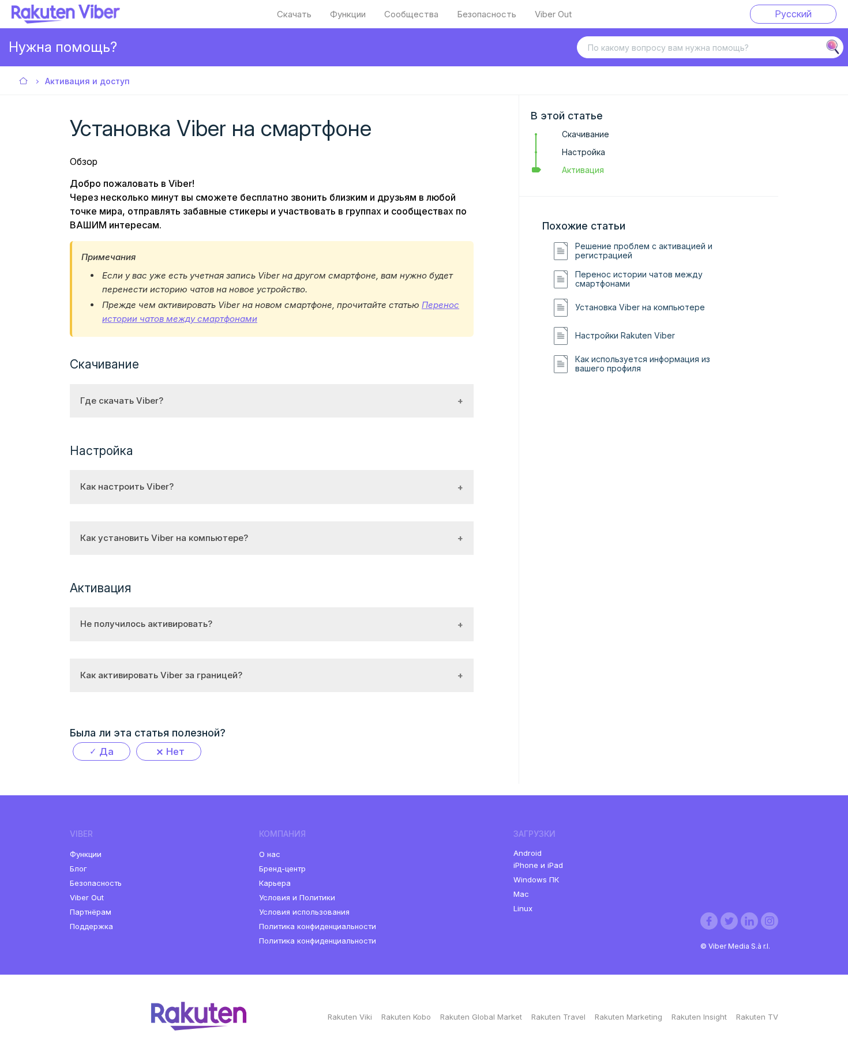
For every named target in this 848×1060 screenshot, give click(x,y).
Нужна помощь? (63, 47)
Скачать (294, 14)
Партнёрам (90, 911)
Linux (522, 908)
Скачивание (585, 134)
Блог (78, 868)
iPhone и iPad (538, 865)
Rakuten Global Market (481, 1016)
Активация (583, 170)
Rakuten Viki (350, 1016)
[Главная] (66, 20)
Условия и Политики (297, 897)
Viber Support (24, 81)
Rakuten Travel (558, 1016)
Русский (793, 14)
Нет (175, 751)
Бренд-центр (282, 868)
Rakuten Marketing (628, 1016)
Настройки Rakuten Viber (625, 335)
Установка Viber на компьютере (640, 307)
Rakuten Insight (699, 1016)
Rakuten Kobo (406, 1016)
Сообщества (411, 14)
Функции (348, 14)
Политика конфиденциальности (317, 926)
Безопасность (486, 14)
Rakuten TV (757, 1016)
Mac (521, 894)
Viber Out (553, 14)
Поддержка (91, 926)
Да (106, 751)
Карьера (275, 883)
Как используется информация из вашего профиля (642, 364)
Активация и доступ (87, 81)
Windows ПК (536, 879)
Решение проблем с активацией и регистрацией (643, 251)
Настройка (583, 152)
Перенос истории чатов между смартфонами (639, 279)
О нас (269, 854)
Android (527, 853)
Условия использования (304, 911)
